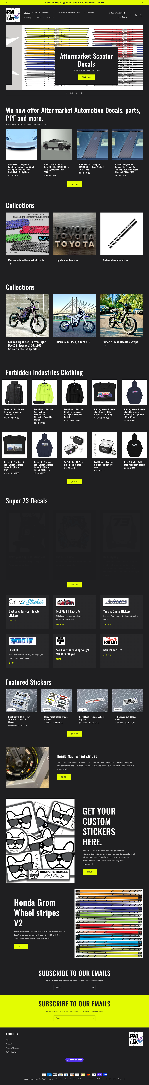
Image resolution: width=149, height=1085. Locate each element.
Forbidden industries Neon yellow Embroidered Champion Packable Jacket (43, 414)
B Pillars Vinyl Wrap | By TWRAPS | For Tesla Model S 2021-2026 (91, 167)
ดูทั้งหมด (74, 184)
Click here (53, 77)
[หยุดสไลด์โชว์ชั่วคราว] (82, 93)
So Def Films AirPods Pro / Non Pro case (73, 463)
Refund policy (11, 1052)
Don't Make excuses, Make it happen (92, 718)
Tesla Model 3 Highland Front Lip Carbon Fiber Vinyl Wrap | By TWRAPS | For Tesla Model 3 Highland (21, 168)
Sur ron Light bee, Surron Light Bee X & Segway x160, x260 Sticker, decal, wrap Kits (27, 345)
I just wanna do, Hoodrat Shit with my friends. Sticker (19, 719)
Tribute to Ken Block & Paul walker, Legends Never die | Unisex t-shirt (14, 466)
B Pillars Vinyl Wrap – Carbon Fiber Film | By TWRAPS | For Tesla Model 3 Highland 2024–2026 (127, 168)
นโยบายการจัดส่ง (110, 1079)
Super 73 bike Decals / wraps (120, 342)
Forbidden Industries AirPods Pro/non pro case (103, 464)
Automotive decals (114, 260)
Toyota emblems (65, 260)
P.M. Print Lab (33, 1079)
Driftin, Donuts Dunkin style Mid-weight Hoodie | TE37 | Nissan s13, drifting (134, 413)
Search (9, 1040)
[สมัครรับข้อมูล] (92, 987)
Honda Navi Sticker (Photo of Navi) (56, 718)
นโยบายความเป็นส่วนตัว (76, 1079)
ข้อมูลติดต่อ (121, 1079)
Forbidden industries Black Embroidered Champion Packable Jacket (73, 413)
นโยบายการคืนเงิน (61, 1079)
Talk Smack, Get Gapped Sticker (125, 718)
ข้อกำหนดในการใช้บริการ (94, 1079)
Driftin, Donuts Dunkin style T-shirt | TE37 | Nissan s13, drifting (104, 412)
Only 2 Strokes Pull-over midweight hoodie (134, 463)
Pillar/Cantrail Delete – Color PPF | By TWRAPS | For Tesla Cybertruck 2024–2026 (56, 168)
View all (74, 585)
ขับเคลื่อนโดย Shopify (46, 1079)
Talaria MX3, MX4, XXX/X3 (71, 342)
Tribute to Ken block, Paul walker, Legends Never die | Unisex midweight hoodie (43, 466)
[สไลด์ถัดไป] (76, 93)
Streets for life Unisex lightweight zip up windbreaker (14, 412)
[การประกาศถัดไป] (142, 2)
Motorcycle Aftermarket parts (26, 260)
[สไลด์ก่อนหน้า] (66, 93)
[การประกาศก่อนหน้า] (6, 2)
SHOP (11, 621)
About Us (9, 1044)
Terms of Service (12, 1048)
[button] (43, 12)
